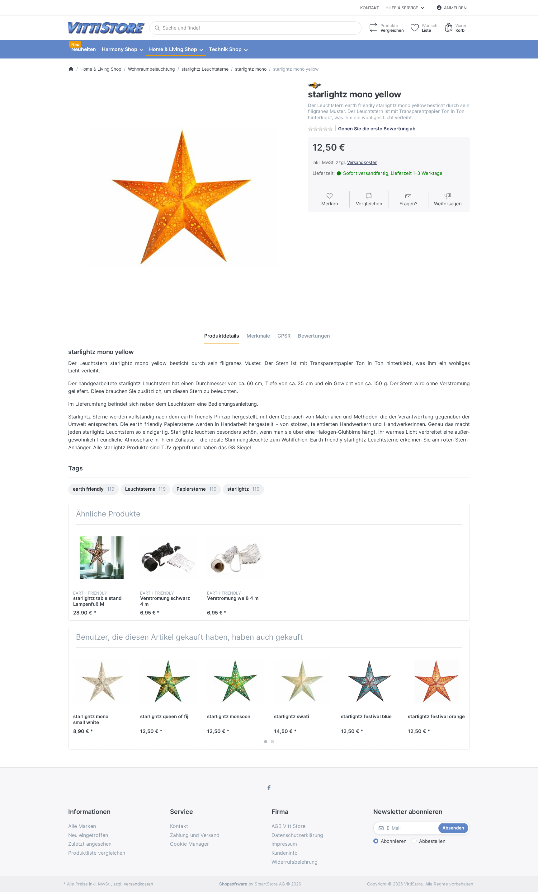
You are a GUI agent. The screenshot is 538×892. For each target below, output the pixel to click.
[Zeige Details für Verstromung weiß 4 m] (235, 557)
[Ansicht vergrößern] (183, 197)
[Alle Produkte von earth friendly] (315, 85)
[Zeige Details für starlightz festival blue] (369, 681)
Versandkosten (362, 162)
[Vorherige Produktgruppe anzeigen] (75, 698)
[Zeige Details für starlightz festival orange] (436, 681)
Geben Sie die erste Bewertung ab (376, 129)
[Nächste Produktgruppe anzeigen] (463, 698)
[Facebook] (269, 788)
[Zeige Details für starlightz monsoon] (235, 681)
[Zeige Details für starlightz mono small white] (101, 681)
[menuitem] (83, 49)
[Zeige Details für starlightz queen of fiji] (168, 681)
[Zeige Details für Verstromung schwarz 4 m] (168, 557)
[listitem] (183, 197)
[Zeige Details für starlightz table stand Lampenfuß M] (101, 557)
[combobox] (255, 28)
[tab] (221, 335)
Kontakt (369, 7)
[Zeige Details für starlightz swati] (302, 681)
